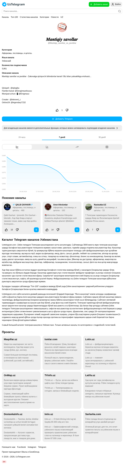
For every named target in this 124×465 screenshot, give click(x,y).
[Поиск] (119, 11)
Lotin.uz (90, 339)
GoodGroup (34, 452)
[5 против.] (57, 229)
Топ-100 (14, 17)
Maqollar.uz (10, 339)
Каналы (5, 17)
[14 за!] (47, 229)
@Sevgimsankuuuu (23, 91)
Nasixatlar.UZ (100, 205)
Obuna (24, 452)
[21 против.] (17, 229)
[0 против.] (67, 110)
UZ (62, 17)
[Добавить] (36, 229)
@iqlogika (15, 88)
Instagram (32, 447)
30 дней (102, 137)
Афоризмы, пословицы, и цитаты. (17, 53)
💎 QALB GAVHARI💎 (23, 205)
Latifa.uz (90, 375)
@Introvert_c (15, 100)
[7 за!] (87, 229)
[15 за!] (6, 229)
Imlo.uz (49, 414)
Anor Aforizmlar (60, 205)
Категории (44, 17)
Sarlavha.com (93, 414)
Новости (55, 17)
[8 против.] (97, 229)
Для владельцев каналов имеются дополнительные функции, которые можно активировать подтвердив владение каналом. (60, 128)
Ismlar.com (51, 339)
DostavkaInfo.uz (13, 414)
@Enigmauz (24, 94)
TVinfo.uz (50, 375)
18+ (4, 462)
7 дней (62, 137)
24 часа (22, 137)
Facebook (21, 447)
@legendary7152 (18, 102)
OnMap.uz (10, 375)
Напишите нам (8, 447)
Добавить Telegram (64, 119)
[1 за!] (57, 110)
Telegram (42, 447)
